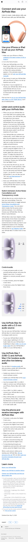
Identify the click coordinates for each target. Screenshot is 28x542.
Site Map (3, 539)
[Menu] (26, 2)
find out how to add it (10, 510)
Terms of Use (11, 538)
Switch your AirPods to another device (13, 470)
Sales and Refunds (19, 538)
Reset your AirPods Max (9, 467)
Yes (10, 522)
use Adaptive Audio (17, 228)
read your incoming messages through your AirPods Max (14, 457)
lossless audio (16, 366)
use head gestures (14, 176)
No (15, 522)
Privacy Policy (4, 538)
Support (6, 526)
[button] (19, 2)
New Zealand (3, 534)
